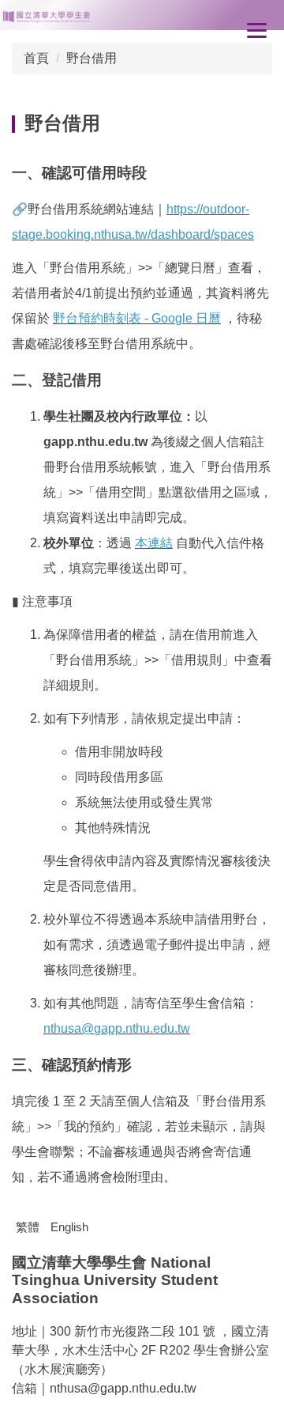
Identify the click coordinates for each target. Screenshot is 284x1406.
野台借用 (91, 58)
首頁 (36, 58)
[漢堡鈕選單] (256, 30)
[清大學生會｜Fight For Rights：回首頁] (142, 15)
